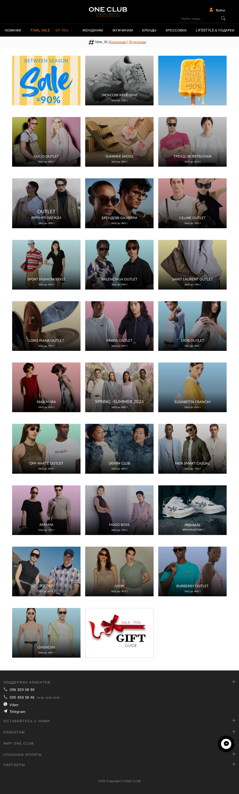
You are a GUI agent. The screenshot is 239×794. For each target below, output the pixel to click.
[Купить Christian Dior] (192, 325)
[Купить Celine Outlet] (192, 202)
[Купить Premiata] (192, 509)
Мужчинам (122, 30)
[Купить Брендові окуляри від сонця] (119, 202)
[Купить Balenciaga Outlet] (119, 264)
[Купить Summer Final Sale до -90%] (192, 80)
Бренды (149, 30)
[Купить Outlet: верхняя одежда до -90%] (46, 202)
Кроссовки (176, 30)
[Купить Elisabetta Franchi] (192, 387)
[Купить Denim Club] (119, 448)
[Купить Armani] (46, 509)
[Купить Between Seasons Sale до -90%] (46, 80)
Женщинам (92, 30)
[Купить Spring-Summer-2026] (119, 387)
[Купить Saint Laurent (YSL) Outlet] (192, 264)
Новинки (13, 30)
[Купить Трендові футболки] (192, 141)
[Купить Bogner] (46, 571)
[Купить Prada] (119, 325)
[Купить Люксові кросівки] (119, 80)
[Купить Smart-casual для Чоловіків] (192, 448)
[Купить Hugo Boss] (119, 509)
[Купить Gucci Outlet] (46, 141)
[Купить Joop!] (119, 571)
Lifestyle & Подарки (215, 30)
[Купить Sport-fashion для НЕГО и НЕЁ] (46, 264)
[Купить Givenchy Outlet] (46, 632)
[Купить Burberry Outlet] (192, 571)
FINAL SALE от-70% (50, 30)
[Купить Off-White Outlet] (46, 448)
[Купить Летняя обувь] (119, 141)
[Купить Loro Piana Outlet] (46, 325)
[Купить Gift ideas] (119, 632)
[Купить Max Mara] (46, 387)
